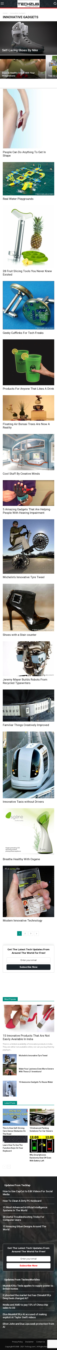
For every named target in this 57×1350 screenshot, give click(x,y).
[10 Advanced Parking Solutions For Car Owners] (42, 1117)
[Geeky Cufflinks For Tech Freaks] (28, 305)
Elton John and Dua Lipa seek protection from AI (28, 1325)
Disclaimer (29, 1342)
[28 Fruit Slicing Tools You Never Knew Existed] (28, 236)
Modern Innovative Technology (22, 920)
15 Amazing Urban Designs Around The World (24, 1228)
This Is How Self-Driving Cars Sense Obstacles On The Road (14, 1131)
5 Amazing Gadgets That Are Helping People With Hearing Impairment (26, 511)
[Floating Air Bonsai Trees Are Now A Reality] (28, 408)
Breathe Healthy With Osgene (21, 859)
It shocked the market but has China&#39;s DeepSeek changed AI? (27, 1297)
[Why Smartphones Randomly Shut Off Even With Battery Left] (42, 1144)
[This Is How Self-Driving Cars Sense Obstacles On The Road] (15, 1117)
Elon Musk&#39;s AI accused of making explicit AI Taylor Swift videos (25, 1316)
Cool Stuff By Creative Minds (21, 473)
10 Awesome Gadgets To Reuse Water (36, 1082)
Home (5, 13)
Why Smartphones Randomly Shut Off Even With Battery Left (40, 1158)
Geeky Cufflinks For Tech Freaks (23, 333)
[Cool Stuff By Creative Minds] (28, 452)
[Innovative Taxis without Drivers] (28, 765)
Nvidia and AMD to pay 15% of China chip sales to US (25, 1306)
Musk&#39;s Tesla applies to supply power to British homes (28, 1287)
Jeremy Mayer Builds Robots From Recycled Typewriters (25, 681)
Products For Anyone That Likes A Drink (28, 388)
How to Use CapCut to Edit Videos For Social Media (28, 1193)
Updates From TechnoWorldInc (22, 1279)
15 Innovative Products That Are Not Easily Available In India (26, 1037)
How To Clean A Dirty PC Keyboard (22, 1200)
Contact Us (40, 1342)
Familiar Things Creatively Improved (26, 725)
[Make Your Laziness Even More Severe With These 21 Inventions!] (10, 1071)
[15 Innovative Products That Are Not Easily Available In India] (28, 1018)
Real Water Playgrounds (18, 198)
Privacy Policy (17, 1342)
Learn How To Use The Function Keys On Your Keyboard (13, 1148)
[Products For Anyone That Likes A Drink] (28, 362)
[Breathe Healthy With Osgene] (28, 832)
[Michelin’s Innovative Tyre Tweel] (28, 546)
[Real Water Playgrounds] (28, 178)
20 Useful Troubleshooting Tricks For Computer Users (23, 1218)
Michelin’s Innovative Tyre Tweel (24, 577)
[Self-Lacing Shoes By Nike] (28, 38)
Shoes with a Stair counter (19, 634)
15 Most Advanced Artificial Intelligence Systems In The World (25, 1209)
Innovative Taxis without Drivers (23, 801)
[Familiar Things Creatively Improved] (28, 706)
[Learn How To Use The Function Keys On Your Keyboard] (15, 1139)
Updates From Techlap (17, 1185)
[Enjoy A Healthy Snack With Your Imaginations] (23, 72)
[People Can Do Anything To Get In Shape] (28, 119)
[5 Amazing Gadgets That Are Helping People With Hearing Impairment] (28, 493)
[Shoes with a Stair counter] (28, 607)
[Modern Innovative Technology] (28, 891)
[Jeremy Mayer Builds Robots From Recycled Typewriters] (28, 658)
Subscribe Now (28, 967)
